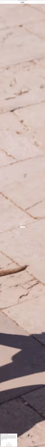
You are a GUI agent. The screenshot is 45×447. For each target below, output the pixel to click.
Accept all (8, 442)
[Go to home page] (22, 2)
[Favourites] (41, 2)
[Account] (38, 2)
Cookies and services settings (9, 445)
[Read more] (22, 0)
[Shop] (1, 2)
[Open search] (4, 2)
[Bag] (43, 2)
